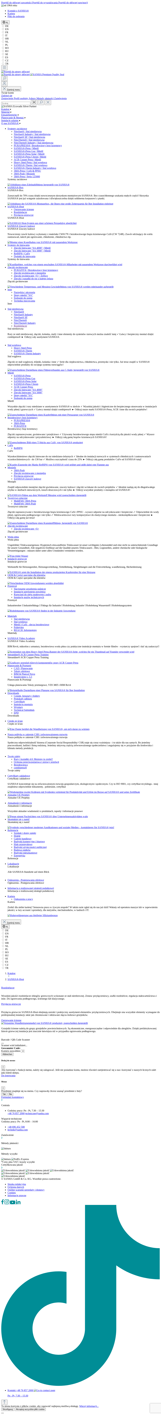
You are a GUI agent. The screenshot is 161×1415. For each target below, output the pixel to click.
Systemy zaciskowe (17, 128)
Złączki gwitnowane (18, 267)
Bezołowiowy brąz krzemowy (23, 417)
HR (7, 38)
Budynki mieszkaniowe (25, 852)
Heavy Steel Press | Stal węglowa (30, 162)
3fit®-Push (19, 470)
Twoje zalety (14, 756)
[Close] (2, 1413)
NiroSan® (19, 311)
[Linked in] (18, 1203)
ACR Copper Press (23, 387)
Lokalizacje (13, 863)
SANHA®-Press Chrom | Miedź (30, 156)
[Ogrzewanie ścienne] (44, 1023)
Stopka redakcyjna (17, 1184)
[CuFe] (58, 464)
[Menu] (4, 67)
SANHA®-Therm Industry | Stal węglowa (35, 168)
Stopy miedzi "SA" (23, 295)
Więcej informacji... (89, 1406)
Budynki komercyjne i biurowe (29, 841)
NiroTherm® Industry (25, 323)
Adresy (32, 98)
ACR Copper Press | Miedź (27, 159)
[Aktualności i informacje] (48, 816)
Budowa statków (22, 850)
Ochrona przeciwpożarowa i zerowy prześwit (36, 762)
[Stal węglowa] (54, 370)
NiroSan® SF (21, 317)
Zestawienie (7, 98)
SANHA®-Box (15, 187)
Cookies (12, 1192)
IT (6, 35)
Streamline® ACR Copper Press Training (28, 654)
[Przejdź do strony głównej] (15, 71)
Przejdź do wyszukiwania (45, 2)
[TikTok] (80, 1385)
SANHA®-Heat (16, 206)
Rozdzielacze (20, 212)
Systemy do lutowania (19, 245)
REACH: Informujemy (25, 630)
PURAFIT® (20, 426)
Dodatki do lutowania (24, 256)
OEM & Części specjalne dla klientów (27, 575)
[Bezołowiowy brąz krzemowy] (45, 442)
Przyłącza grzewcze (23, 215)
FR (6, 32)
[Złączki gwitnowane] (61, 286)
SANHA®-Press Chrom (26, 384)
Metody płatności (45, 98)
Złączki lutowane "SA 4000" (28, 389)
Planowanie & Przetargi (19, 665)
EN (7, 29)
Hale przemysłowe (23, 844)
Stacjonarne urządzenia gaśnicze (30, 589)
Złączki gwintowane (18, 526)
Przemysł (12, 586)
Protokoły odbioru (23, 698)
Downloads (13, 693)
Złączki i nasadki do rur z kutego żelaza (33, 278)
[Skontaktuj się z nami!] (61, 827)
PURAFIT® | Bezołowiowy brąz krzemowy (36, 270)
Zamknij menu (13, 90)
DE (7, 26)
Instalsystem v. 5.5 (23, 676)
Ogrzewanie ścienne (24, 209)
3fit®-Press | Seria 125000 (27, 176)
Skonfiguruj (8, 1409)
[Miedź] (51, 414)
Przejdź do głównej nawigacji (73, 2)
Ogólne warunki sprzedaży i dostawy (26, 1189)
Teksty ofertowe (22, 671)
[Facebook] (2, 1203)
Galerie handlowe (22, 838)
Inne (10, 289)
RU (7, 51)
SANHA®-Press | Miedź (26, 148)
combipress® (20, 767)
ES (6, 57)
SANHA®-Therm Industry (27, 353)
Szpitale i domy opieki (25, 833)
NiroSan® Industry (23, 314)
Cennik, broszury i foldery (27, 696)
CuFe (10, 445)
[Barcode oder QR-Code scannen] (34, 102)
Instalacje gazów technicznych (29, 597)
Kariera (11, 13)
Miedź (11, 372)
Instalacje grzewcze (17, 558)
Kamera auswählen (11, 1051)
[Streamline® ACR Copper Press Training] (43, 662)
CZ (6, 60)
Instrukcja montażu (23, 704)
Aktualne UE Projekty (19, 795)
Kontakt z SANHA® (18, 10)
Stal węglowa (14, 345)
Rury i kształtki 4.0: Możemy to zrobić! (33, 759)
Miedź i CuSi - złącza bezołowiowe (31, 624)
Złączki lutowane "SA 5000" (28, 392)
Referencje (13, 830)
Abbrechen (7, 1054)
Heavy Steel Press (23, 348)
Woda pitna (13, 537)
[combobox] (15, 103)
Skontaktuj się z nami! (19, 819)
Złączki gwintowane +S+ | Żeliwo (31, 275)
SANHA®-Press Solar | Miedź (29, 154)
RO (7, 48)
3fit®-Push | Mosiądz (24, 173)
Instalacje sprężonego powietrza (29, 591)
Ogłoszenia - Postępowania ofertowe (26, 880)
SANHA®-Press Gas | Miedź (28, 151)
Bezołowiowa (21, 764)
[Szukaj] (4, 78)
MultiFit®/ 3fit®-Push (25, 503)
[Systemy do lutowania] (65, 264)
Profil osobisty (21, 98)
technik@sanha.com (18, 1129)
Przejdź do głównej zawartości (16, 2)
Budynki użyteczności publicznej (30, 847)
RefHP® (18, 448)
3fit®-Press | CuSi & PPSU (27, 171)
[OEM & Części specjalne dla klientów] (36, 583)
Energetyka (19, 855)
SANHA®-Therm (23, 350)
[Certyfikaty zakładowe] (74, 792)
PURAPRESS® (22, 420)
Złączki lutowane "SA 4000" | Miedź (32, 248)
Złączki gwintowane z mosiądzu (30, 273)
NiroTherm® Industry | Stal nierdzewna (33, 142)
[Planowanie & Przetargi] (46, 690)
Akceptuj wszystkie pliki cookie (30, 1409)
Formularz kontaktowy (12, 1097)
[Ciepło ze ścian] (48, 729)
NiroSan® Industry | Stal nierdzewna (32, 134)
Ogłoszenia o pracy (23, 899)
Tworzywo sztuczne (18, 498)
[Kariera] (33, 915)
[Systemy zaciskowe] (38, 184)
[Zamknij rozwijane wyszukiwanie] (48, 102)
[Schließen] (2, 1043)
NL (7, 41)
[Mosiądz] (47, 495)
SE (6, 54)
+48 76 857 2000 (16, 1113)
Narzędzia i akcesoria (24, 292)
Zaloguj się (6, 95)
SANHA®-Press (22, 375)
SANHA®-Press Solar (25, 381)
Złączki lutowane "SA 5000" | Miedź (32, 250)
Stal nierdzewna (15, 309)
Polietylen (19, 627)
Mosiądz (12, 467)
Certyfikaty (19, 701)
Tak (4, 1094)
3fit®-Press (19, 423)
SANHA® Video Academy (21, 638)
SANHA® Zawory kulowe (21, 226)
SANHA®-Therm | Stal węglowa (30, 165)
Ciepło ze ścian (15, 721)
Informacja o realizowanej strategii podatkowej (31, 888)
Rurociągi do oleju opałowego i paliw (32, 594)
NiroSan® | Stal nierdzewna (28, 131)
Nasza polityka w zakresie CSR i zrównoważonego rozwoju (37, 734)
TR (6, 63)
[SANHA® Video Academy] (71, 651)
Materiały (12, 616)
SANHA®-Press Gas (24, 378)
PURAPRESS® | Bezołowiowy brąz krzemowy (38, 145)
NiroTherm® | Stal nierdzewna (29, 140)
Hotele (17, 836)
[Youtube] (13, 1203)
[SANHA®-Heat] (42, 223)
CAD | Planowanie (23, 668)
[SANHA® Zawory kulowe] (43, 242)
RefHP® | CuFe (22, 253)
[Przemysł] (41, 610)
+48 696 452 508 (16, 1127)
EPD (16, 712)
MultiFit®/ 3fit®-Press (25, 501)
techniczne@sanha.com (37, 1113)
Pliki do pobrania (16, 16)
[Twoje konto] (4, 83)
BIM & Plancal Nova (24, 674)
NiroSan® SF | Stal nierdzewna (29, 137)
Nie (10, 1094)
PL (6, 45)
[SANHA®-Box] (60, 203)
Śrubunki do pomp (23, 298)
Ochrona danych (16, 1187)
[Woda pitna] (18, 556)
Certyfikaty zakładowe (19, 775)
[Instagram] (7, 1203)
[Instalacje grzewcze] (51, 572)
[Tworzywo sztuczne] (48, 523)
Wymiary (18, 707)
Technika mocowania (24, 300)
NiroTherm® (20, 320)
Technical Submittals (24, 710)
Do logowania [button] (8, 1075)
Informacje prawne (17, 1195)
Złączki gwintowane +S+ (26, 528)
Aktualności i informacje (20, 803)
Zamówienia (60, 98)
